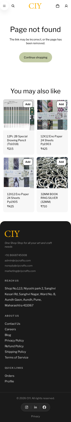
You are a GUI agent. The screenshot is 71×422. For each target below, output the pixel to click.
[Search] (13, 6)
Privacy (35, 416)
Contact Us (12, 324)
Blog (8, 335)
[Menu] (4, 6)
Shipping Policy (15, 352)
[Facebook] (44, 407)
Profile (9, 381)
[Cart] (57, 6)
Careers (10, 329)
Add (27, 104)
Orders (9, 376)
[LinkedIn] (35, 407)
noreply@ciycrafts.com (19, 265)
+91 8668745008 (16, 255)
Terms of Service (16, 357)
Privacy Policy (14, 340)
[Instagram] (26, 407)
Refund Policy (14, 346)
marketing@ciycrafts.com (20, 270)
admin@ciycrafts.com (18, 260)
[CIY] (12, 234)
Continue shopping (35, 57)
